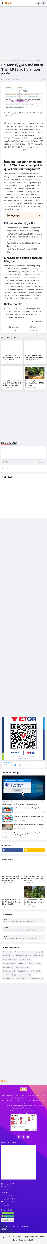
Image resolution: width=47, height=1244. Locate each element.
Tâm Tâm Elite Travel (8, 1196)
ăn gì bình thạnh (9, 971)
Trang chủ (4, 60)
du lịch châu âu (20, 952)
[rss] (34, 850)
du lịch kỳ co (8, 956)
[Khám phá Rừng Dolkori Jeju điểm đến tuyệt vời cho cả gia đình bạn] (34, 347)
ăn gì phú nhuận (25, 975)
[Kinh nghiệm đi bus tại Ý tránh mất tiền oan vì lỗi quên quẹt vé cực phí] (12, 347)
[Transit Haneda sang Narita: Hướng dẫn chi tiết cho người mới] (7, 835)
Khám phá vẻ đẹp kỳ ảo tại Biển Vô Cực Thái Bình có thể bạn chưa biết (12, 383)
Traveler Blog (5, 1205)
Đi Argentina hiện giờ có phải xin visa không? (29, 816)
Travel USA (5, 1193)
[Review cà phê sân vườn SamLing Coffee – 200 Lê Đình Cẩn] (34, 373)
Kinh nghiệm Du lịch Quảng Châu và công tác (29, 824)
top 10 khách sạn (22, 967)
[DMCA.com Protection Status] (7, 1214)
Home (15, 1240)
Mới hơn (6, 462)
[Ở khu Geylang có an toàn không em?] (7, 810)
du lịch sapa (38, 956)
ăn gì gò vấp (23, 971)
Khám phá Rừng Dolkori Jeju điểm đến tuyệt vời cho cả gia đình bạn (34, 358)
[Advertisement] (23, 33)
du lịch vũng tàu (9, 963)
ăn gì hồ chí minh (9, 975)
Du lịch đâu (5, 1187)
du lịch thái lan (25, 959)
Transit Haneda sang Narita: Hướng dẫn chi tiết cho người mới (28, 834)
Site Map (31, 1240)
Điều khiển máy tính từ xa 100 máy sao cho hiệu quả (19, 804)
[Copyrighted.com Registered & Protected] (7, 1217)
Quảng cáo (22, 1240)
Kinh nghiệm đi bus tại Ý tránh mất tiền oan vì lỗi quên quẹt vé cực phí (11, 358)
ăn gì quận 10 (8, 978)
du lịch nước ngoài (23, 956)
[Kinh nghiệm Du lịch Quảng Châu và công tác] (7, 827)
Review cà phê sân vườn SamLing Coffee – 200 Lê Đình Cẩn (34, 383)
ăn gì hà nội (35, 971)
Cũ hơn (41, 462)
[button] (3, 3)
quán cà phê (8, 967)
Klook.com (5, 468)
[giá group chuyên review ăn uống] (23, 738)
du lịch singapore (10, 959)
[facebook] (12, 850)
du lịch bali (7, 952)
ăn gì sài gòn (22, 978)
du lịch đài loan (35, 963)
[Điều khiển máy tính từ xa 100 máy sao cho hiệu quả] (23, 787)
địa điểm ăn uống (36, 978)
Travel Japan (5, 1190)
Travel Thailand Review (9, 1199)
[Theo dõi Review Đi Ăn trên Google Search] (7, 1221)
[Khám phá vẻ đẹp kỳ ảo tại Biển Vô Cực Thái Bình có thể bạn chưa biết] (12, 373)
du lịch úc (22, 963)
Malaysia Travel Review (9, 1202)
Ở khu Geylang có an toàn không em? (26, 808)
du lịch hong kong (36, 952)
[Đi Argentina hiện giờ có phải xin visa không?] (7, 818)
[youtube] (23, 1137)
